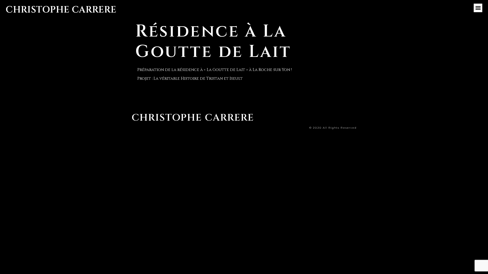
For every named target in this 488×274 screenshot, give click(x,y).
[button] (478, 8)
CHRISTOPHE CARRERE (61, 10)
